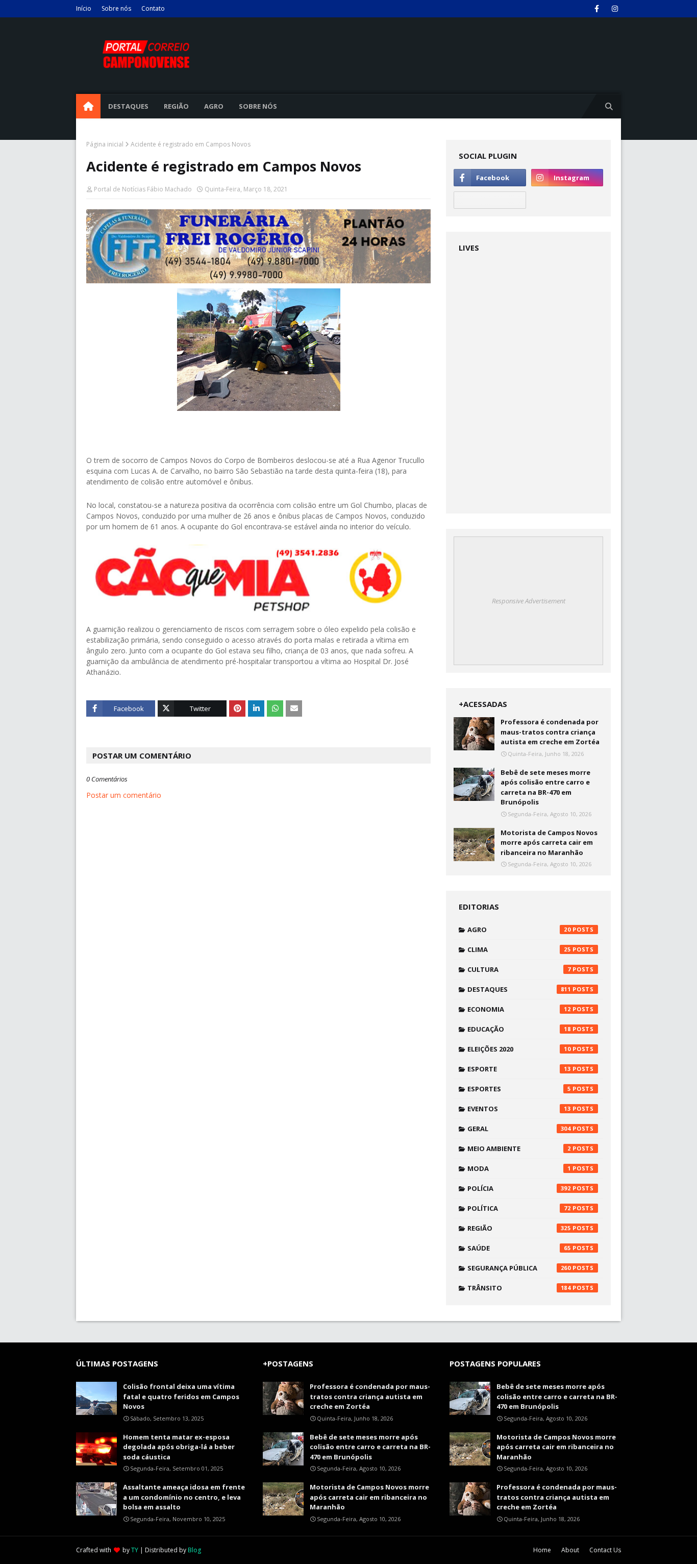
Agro (519, 929)
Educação (519, 1029)
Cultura (519, 969)
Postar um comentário (123, 795)
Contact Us (605, 1550)
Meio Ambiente (519, 1148)
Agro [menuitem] (213, 106)
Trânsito (519, 1287)
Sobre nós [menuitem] (258, 106)
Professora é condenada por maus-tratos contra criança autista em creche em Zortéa (550, 731)
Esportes (519, 1088)
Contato (153, 8)
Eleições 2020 (519, 1049)
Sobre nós (116, 8)
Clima (519, 949)
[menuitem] (88, 106)
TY (134, 1550)
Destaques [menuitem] (128, 106)
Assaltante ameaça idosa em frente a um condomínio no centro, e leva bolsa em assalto (184, 1496)
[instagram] (614, 8)
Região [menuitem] (176, 106)
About (570, 1550)
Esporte (519, 1068)
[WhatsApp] (490, 200)
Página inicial (104, 144)
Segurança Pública (519, 1268)
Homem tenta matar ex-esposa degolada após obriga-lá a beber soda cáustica (179, 1446)
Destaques (519, 989)
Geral (519, 1128)
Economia (519, 1009)
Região (519, 1228)
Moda (519, 1168)
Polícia (519, 1188)
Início (83, 8)
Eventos (519, 1108)
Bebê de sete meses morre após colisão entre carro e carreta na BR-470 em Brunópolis (545, 787)
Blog (194, 1550)
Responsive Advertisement (528, 600)
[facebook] (596, 8)
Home (542, 1550)
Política (519, 1208)
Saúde (519, 1248)
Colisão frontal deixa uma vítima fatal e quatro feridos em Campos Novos (181, 1396)
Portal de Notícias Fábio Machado (143, 189)
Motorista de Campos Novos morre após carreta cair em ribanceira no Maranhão (549, 842)
